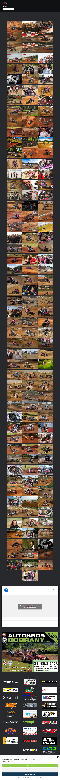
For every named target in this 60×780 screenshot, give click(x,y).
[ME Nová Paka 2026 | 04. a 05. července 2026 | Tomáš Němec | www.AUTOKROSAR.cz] (30, 26)
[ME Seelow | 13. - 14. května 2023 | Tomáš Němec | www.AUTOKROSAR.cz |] (30, 364)
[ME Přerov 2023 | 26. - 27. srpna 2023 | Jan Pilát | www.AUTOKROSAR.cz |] (30, 332)
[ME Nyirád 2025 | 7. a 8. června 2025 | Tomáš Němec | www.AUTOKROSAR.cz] (30, 153)
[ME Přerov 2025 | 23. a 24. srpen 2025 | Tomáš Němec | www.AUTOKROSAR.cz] (45, 111)
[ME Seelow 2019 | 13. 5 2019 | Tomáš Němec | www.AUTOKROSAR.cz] (30, 565)
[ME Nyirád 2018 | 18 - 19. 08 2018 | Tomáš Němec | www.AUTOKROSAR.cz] (14, 491)
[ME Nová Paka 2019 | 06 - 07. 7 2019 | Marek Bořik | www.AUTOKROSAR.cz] (45, 554)
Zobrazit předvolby (30, 774)
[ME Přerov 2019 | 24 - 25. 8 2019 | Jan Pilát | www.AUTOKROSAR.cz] (14, 512)
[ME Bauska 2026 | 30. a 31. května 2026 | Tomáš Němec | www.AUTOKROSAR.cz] (45, 47)
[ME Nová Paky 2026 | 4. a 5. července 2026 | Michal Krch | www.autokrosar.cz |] (45, 26)
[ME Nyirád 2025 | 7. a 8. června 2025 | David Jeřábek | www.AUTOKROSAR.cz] (30, 164)
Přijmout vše (30, 765)
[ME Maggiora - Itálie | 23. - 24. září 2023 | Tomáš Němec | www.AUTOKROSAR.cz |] (45, 311)
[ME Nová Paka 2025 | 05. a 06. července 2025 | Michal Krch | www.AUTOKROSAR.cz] (30, 132)
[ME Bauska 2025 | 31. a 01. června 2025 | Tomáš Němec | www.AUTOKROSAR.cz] (14, 174)
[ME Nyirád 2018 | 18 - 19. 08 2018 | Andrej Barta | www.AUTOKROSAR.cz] (45, 565)
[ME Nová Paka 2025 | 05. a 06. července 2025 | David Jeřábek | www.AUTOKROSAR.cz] (45, 132)
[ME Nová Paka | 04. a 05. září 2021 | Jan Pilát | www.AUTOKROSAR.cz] (14, 470)
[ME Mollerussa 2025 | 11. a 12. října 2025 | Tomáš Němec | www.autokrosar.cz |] (30, 79)
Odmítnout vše (30, 770)
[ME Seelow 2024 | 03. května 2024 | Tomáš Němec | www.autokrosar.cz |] (30, 290)
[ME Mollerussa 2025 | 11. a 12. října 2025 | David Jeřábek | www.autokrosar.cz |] (30, 90)
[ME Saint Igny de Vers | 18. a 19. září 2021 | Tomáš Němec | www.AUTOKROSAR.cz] (45, 533)
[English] (5, 6)
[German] (6, 6)
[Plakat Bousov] (30, 675)
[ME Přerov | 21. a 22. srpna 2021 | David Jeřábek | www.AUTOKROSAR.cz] (45, 544)
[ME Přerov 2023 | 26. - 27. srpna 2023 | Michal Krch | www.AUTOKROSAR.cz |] (14, 343)
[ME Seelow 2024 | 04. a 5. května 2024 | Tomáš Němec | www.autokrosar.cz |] (14, 290)
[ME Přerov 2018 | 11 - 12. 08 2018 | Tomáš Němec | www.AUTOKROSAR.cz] (30, 491)
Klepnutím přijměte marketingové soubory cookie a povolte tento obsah (30, 606)
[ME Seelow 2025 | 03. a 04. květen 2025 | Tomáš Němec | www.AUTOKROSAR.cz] (14, 185)
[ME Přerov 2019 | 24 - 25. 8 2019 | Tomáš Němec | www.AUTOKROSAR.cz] (30, 501)
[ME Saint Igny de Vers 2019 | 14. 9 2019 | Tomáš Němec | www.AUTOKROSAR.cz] (30, 554)
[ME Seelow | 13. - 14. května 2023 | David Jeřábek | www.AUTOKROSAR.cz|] (45, 364)
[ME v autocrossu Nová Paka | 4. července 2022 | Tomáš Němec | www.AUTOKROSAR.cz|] (45, 438)
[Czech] (3, 6)
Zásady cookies (21, 777)
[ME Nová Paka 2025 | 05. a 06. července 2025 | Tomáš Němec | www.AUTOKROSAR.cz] (30, 121)
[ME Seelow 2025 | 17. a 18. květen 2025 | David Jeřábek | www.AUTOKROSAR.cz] (30, 185)
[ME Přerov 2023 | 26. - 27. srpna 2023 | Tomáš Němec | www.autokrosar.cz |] (45, 343)
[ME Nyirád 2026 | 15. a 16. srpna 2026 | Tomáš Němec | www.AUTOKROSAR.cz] (14, 26)
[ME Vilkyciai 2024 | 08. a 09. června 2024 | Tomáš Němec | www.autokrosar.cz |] (45, 259)
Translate (12, 10)
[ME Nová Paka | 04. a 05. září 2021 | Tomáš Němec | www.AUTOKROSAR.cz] (14, 544)
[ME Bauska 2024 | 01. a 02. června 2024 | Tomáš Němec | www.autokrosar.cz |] (30, 269)
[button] (57, 756)
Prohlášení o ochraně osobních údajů (33, 777)
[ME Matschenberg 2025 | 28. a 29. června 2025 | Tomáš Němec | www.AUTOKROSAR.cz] (30, 142)
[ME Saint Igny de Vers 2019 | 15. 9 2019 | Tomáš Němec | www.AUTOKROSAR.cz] (14, 533)
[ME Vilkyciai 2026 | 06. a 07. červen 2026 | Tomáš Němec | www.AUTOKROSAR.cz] (30, 37)
